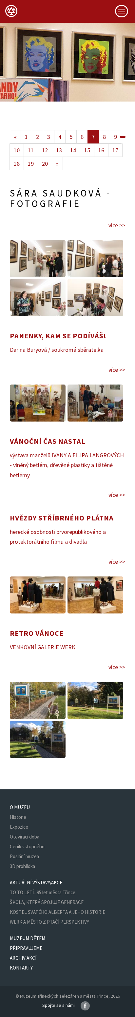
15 (87, 150)
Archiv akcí (23, 958)
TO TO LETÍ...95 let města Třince (42, 892)
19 (31, 163)
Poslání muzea (24, 856)
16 (101, 150)
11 (31, 150)
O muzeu (20, 807)
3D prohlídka (22, 866)
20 (45, 163)
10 (17, 150)
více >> (116, 225)
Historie (18, 817)
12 (45, 150)
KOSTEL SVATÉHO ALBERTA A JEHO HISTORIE (57, 912)
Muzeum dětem (27, 938)
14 (73, 150)
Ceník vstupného (27, 846)
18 (17, 163)
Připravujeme (26, 948)
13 (59, 150)
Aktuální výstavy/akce (36, 882)
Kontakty (21, 968)
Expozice (19, 827)
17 (115, 150)
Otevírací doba (24, 837)
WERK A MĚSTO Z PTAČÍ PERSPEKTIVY (49, 922)
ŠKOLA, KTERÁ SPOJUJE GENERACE (47, 902)
